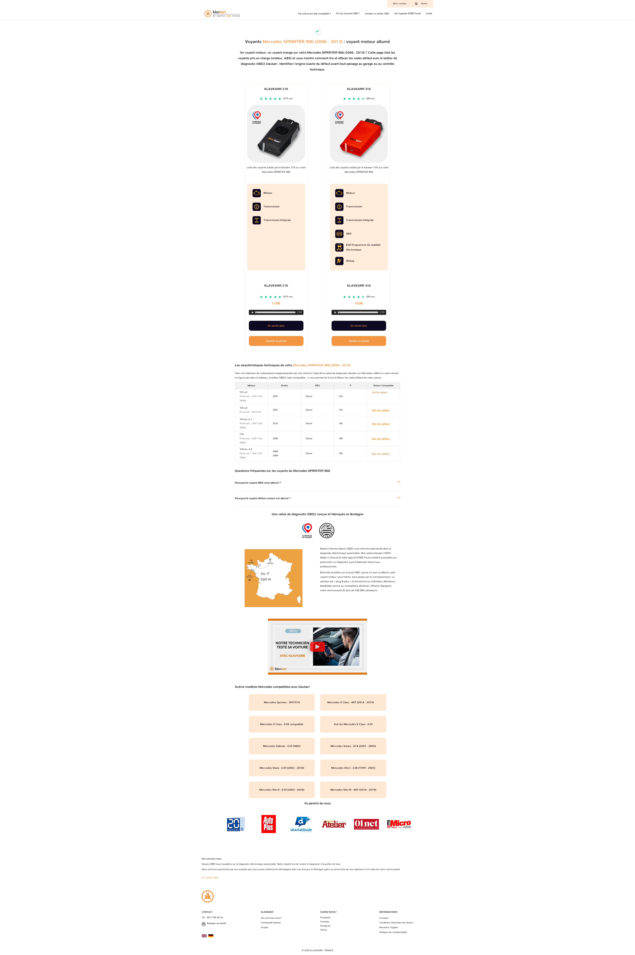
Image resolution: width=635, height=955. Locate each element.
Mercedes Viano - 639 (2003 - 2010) (282, 768)
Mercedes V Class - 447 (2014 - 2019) (353, 702)
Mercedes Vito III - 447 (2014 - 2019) (353, 789)
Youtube (324, 922)
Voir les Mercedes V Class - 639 (353, 724)
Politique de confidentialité (393, 932)
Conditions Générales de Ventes (396, 923)
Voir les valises (383, 396)
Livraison (384, 918)
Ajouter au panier (276, 341)
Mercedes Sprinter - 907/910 (282, 702)
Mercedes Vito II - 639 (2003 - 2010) (281, 789)
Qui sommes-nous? (271, 918)
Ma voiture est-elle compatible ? (314, 13)
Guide (429, 13)
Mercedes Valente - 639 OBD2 (282, 746)
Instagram (325, 926)
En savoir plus (276, 326)
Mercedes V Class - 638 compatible (281, 724)
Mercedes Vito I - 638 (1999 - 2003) (353, 768)
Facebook (325, 917)
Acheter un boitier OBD (377, 13)
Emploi (264, 927)
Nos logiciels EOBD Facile (407, 13)
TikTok (323, 930)
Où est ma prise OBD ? (348, 13)
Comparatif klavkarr (271, 923)
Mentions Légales (388, 927)
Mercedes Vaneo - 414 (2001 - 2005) (353, 746)
